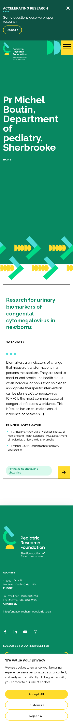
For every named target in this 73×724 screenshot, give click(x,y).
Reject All (36, 716)
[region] (36, 689)
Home (7, 159)
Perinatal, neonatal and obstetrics (23, 470)
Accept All (36, 694)
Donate (12, 30)
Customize (36, 705)
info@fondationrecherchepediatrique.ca (27, 611)
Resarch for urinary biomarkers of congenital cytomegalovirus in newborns (30, 313)
